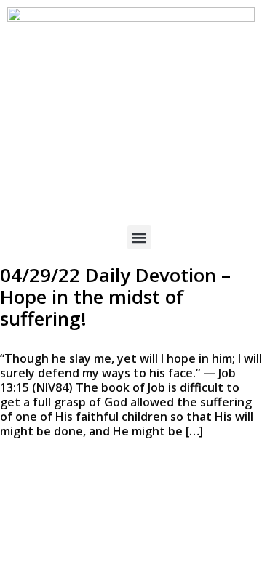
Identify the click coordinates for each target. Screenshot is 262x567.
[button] (139, 237)
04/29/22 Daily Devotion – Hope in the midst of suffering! (115, 296)
